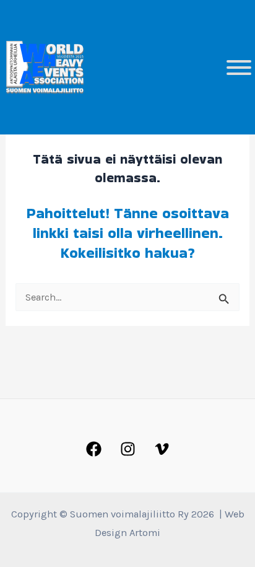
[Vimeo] (162, 449)
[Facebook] (94, 449)
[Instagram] (128, 449)
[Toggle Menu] (239, 67)
